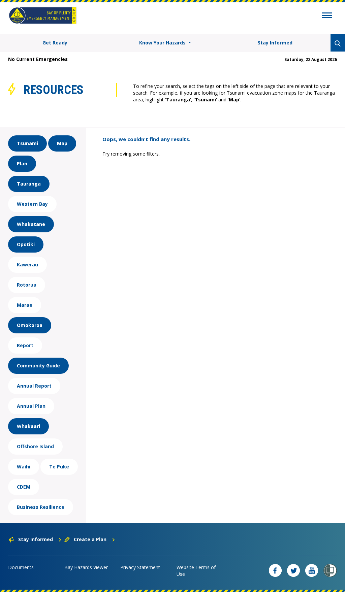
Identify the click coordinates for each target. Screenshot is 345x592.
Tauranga (29, 183)
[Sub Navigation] (327, 16)
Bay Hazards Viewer (86, 567)
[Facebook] (275, 570)
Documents (21, 567)
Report (25, 345)
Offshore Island (35, 446)
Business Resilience (40, 507)
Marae (24, 305)
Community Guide (38, 365)
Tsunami (27, 143)
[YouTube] (311, 570)
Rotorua (26, 285)
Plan (22, 163)
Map (62, 143)
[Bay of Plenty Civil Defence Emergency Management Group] (42, 15)
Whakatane (31, 224)
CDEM (23, 487)
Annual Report (34, 386)
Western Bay (32, 204)
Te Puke (59, 466)
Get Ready (54, 42)
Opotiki (26, 244)
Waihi (23, 466)
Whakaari (28, 426)
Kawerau (27, 264)
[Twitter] (293, 570)
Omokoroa (29, 325)
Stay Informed (275, 42)
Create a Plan (90, 539)
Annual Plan (31, 406)
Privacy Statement (140, 567)
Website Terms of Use (196, 570)
